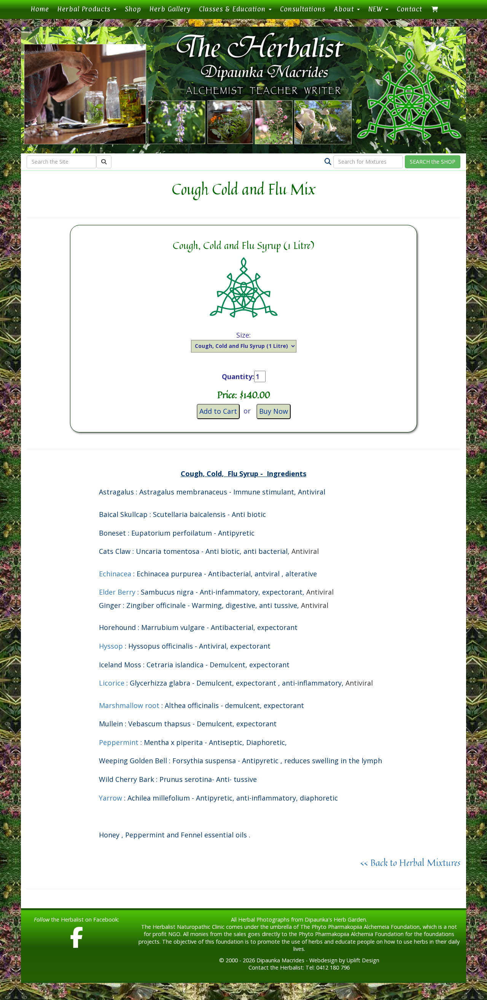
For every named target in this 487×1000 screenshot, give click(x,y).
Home (42, 9)
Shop (133, 9)
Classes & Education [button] (233, 9)
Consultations (302, 9)
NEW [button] (376, 9)
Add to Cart (218, 411)
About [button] (345, 9)
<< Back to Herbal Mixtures (410, 862)
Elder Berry (117, 591)
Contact (409, 9)
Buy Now (273, 411)
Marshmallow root (129, 705)
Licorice (111, 682)
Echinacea (115, 573)
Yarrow (111, 797)
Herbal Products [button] (85, 9)
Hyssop (111, 646)
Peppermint (118, 742)
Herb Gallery (170, 9)
